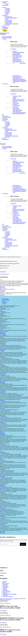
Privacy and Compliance (8, 596)
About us (4, 7)
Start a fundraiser (8, 21)
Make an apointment (7, 117)
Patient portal (15, 58)
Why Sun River (6, 583)
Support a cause (8, 20)
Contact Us (5, 589)
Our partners (7, 10)
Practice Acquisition (7, 591)
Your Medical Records (17, 55)
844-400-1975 (5, 1)
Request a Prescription (7, 37)
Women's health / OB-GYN (18, 99)
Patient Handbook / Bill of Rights (9, 594)
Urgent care (15, 104)
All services (15, 106)
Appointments (5, 587)
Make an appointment (7, 36)
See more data (3, 271)
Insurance (15, 51)
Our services (5, 83)
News (4, 301)
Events (6, 19)
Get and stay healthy (17, 59)
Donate (4, 26)
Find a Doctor (5, 116)
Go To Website (3, 610)
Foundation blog (8, 16)
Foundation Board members (11, 17)
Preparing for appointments (18, 52)
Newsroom (5, 592)
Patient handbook (23, 80)
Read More (2, 286)
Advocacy (7, 13)
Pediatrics (15, 101)
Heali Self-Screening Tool (18, 61)
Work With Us (6, 139)
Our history (7, 9)
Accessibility (15, 598)
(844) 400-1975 (3, 573)
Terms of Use (3, 598)
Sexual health (16, 103)
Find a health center (17, 57)
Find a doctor (22, 63)
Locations (5, 29)
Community (5, 302)
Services (4, 582)
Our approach (13, 48)
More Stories (2, 333)
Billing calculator (16, 54)
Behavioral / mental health (18, 100)
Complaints (5, 595)
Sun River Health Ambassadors (11, 23)
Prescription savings (17, 60)
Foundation (5, 15)
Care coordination (16, 53)
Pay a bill (19, 77)
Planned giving (8, 22)
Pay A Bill (5, 118)
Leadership (7, 8)
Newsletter (7, 24)
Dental (14, 98)
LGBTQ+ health (16, 105)
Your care (5, 38)
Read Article (2, 343)
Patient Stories (5, 298)
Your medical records (21, 112)
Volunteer (7, 12)
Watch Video (2, 290)
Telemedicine (22, 79)
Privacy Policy (9, 598)
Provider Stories (6, 300)
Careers (6, 14)
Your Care (5, 581)
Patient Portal (5, 5)
